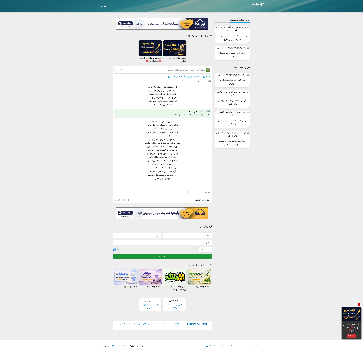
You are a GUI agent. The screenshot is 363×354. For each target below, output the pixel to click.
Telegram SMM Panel (196, 324)
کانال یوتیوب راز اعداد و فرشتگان (174, 304)
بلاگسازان (111, 346)
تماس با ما (207, 346)
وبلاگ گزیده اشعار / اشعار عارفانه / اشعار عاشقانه (186, 70)
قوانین (236, 346)
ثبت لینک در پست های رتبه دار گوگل (150, 304)
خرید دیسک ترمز (126, 324)
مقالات (221, 346)
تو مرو (192, 191)
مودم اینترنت (178, 324)
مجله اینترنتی (258, 346)
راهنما (215, 346)
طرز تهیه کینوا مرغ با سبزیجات (186, 113)
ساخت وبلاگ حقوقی (161, 324)
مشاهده (351, 335)
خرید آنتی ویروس (143, 324)
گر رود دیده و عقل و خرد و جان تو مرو (188, 76)
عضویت (112, 6)
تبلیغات (229, 346)
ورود (101, 6)
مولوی (199, 191)
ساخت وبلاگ (163, 327)
